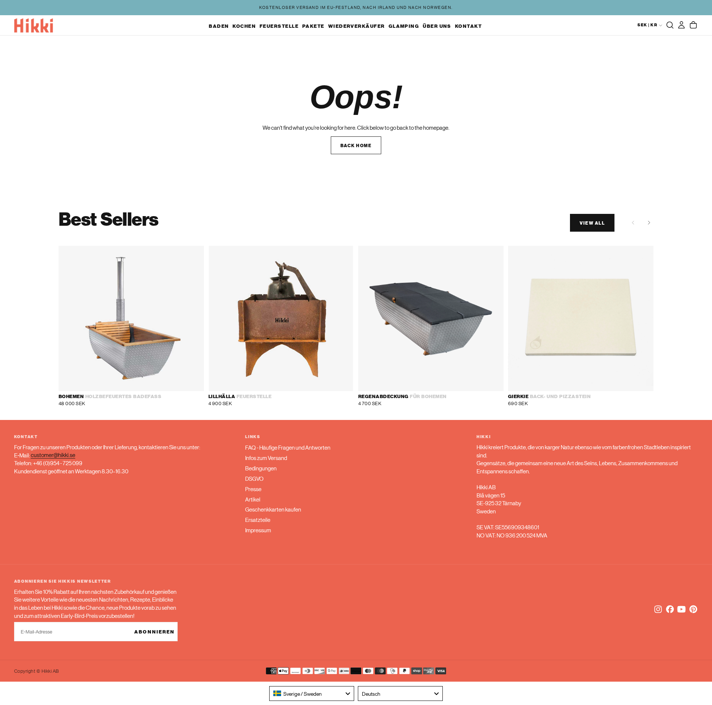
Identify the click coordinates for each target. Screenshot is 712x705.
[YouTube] (681, 609)
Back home (356, 145)
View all (592, 222)
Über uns (437, 26)
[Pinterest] (693, 609)
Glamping (404, 26)
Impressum (258, 529)
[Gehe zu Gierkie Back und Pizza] (580, 318)
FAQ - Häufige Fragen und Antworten (287, 447)
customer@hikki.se (53, 455)
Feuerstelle (279, 26)
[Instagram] (658, 609)
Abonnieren (154, 631)
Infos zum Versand (266, 457)
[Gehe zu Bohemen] (131, 318)
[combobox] (311, 693)
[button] (670, 25)
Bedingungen (261, 467)
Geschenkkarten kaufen (273, 509)
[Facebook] (670, 609)
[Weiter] (648, 222)
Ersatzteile (257, 519)
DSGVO (254, 478)
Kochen (244, 26)
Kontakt (468, 26)
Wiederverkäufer (356, 26)
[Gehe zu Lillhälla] (281, 318)
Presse (253, 488)
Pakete (313, 26)
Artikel (252, 499)
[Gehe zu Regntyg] (431, 318)
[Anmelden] (681, 25)
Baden (219, 26)
